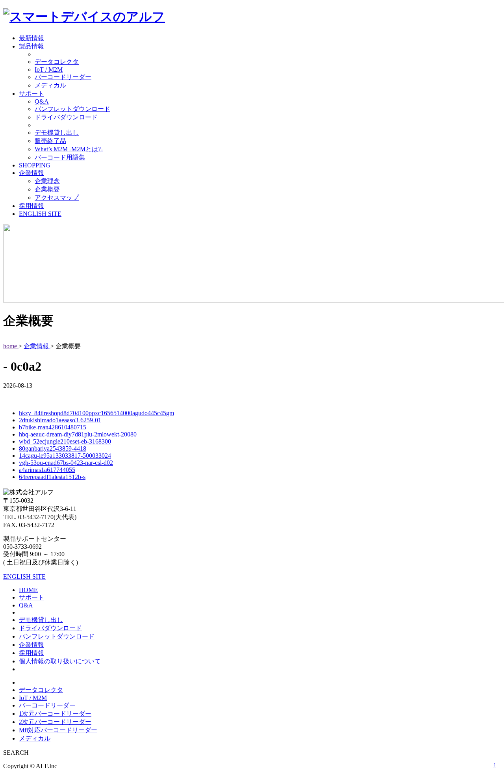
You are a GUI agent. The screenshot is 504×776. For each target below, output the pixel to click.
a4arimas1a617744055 (47, 469)
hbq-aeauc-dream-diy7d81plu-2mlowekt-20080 (78, 434)
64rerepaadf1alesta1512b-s (52, 476)
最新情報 (31, 38)
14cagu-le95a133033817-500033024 (65, 455)
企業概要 (47, 189)
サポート (31, 93)
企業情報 (31, 172)
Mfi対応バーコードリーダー (58, 730)
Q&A (42, 101)
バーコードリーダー (63, 77)
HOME (28, 590)
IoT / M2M (49, 69)
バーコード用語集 (60, 157)
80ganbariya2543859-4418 (52, 448)
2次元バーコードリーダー (55, 721)
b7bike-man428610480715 (52, 427)
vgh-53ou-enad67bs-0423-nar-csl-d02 (66, 462)
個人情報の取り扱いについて (60, 661)
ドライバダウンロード (66, 117)
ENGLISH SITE (40, 213)
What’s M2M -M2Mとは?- (69, 149)
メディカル (50, 85)
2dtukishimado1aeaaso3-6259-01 (60, 420)
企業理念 (47, 181)
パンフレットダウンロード (72, 109)
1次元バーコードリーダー (55, 713)
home (11, 346)
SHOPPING (34, 165)
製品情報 (31, 46)
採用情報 (31, 205)
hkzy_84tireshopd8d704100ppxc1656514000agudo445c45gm (96, 413)
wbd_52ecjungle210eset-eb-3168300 (65, 441)
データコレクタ (57, 61)
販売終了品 (50, 140)
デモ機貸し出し (57, 132)
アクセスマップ (57, 197)
